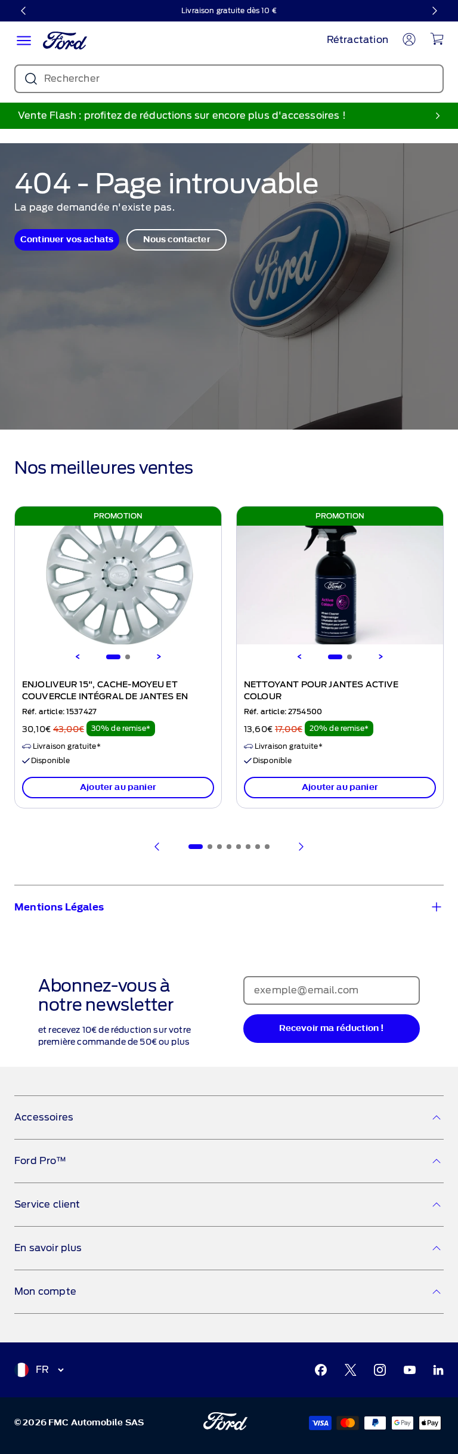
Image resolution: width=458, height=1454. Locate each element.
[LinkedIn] (438, 1370)
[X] (351, 1370)
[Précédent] (23, 10)
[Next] (158, 657)
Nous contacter (177, 239)
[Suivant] (434, 10)
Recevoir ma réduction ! (332, 1028)
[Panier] (437, 39)
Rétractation (357, 39)
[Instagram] (380, 1370)
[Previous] (77, 657)
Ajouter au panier (118, 787)
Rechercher (72, 78)
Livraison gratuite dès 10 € (229, 10)
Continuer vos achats (66, 239)
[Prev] (157, 846)
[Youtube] (410, 1370)
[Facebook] (321, 1370)
